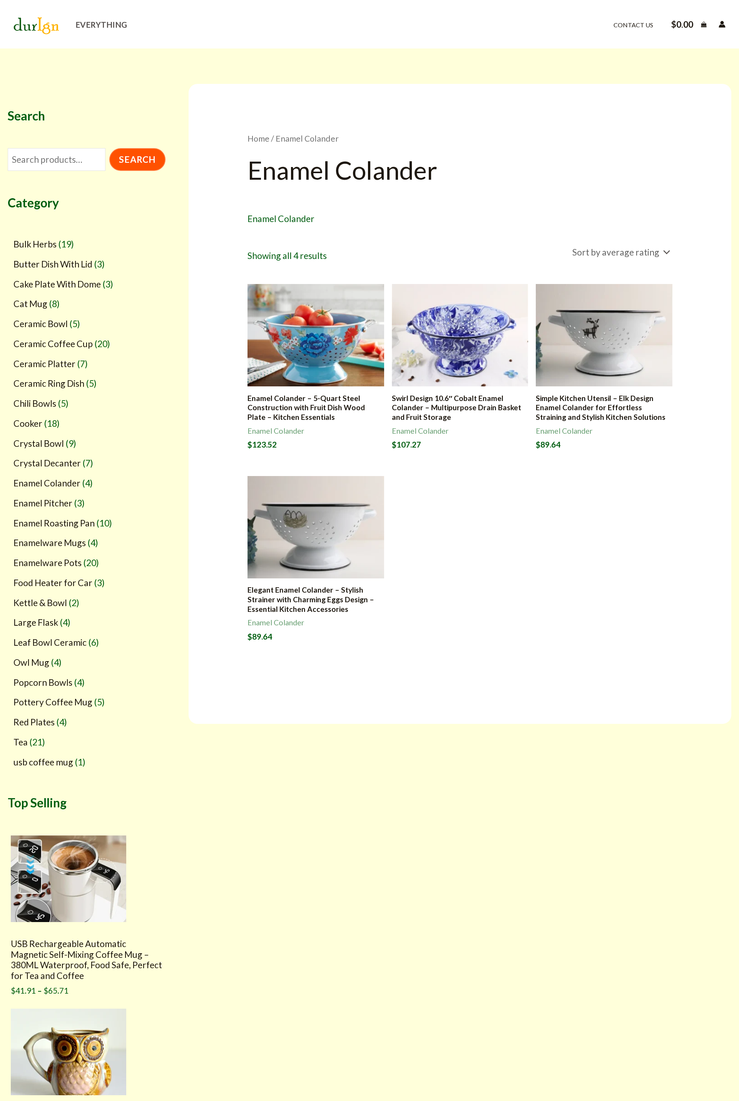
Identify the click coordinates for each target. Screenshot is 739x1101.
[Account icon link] (722, 24)
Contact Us (633, 24)
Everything (101, 24)
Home (258, 139)
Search (137, 159)
